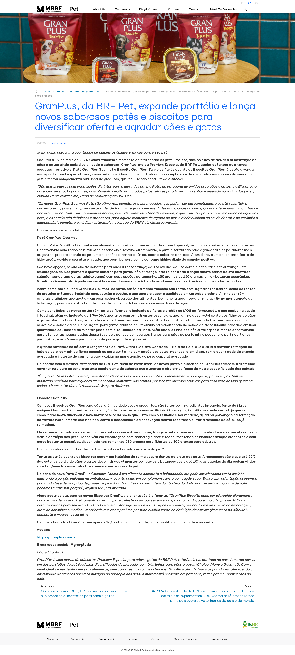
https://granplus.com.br (56, 537)
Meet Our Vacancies (223, 9)
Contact (195, 9)
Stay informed (148, 9)
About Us (99, 9)
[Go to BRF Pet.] (37, 92)
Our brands (122, 9)
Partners (173, 9)
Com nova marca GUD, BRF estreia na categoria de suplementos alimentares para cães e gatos (84, 591)
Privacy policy (219, 639)
